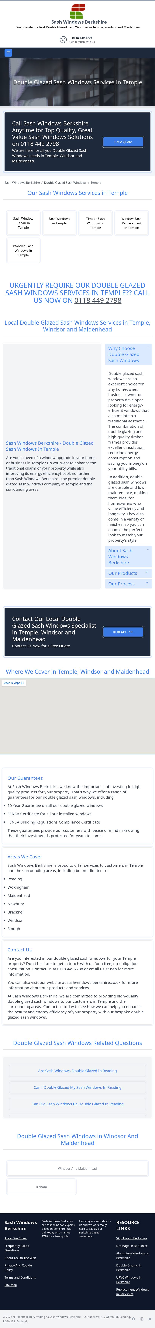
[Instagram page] (142, 1319)
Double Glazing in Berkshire (129, 1267)
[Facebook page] (133, 1319)
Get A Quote (123, 142)
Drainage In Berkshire (132, 1246)
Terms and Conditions (20, 1277)
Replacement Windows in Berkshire (132, 1291)
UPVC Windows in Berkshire (129, 1279)
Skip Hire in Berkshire (131, 1238)
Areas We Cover (16, 1238)
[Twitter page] (150, 1319)
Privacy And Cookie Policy (18, 1267)
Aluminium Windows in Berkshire (132, 1255)
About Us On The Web (20, 1258)
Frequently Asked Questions (17, 1248)
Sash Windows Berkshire (79, 22)
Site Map (11, 1285)
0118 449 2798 (98, 300)
